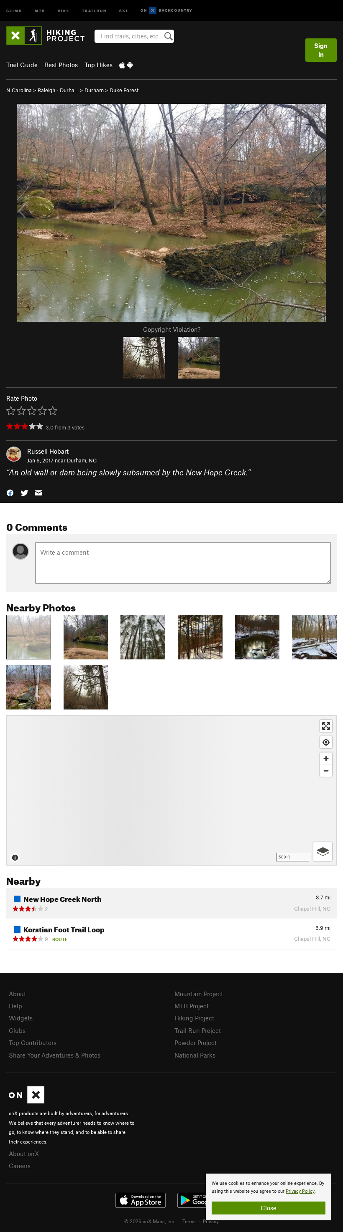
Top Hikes (98, 64)
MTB (40, 10)
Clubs (17, 1030)
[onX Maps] (26, 1101)
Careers (20, 1165)
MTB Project (191, 1006)
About (17, 993)
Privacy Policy (300, 1191)
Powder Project (195, 1042)
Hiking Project (194, 1018)
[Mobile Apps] (126, 64)
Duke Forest (124, 90)
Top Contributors (32, 1042)
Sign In (321, 50)
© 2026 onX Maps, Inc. (149, 1221)
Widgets (21, 1018)
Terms (189, 1221)
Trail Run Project (197, 1030)
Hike (63, 10)
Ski (123, 10)
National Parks (194, 1055)
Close (268, 1208)
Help (15, 1006)
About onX (24, 1153)
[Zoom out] (326, 771)
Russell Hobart (48, 451)
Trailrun (94, 10)
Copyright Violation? (171, 329)
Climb (14, 10)
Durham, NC (82, 460)
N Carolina (19, 90)
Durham (94, 90)
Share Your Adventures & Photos (54, 1055)
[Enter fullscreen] (326, 726)
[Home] (49, 35)
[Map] (171, 790)
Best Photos (61, 64)
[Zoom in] (326, 758)
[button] (10, 492)
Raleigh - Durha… (58, 90)
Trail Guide (22, 64)
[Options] (322, 851)
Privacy (211, 1221)
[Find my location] (326, 742)
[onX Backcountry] (166, 10)
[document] (268, 1196)
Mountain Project (198, 993)
